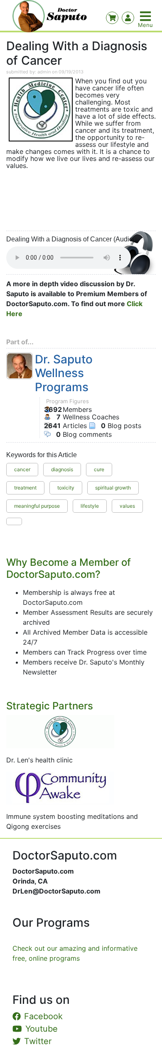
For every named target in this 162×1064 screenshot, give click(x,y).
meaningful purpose (37, 506)
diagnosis (62, 469)
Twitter (38, 1041)
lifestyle (90, 506)
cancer (22, 469)
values (127, 506)
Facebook (43, 1016)
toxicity (65, 488)
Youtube (41, 1029)
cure (99, 469)
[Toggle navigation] (146, 16)
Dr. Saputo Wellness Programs (64, 373)
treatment (25, 488)
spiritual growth (113, 488)
